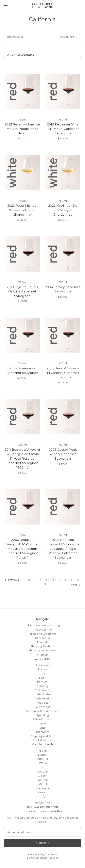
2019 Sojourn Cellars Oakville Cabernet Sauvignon (22, 291)
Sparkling (42, 715)
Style (42, 723)
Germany (42, 686)
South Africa (42, 707)
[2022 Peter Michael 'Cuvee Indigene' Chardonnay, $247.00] (22, 172)
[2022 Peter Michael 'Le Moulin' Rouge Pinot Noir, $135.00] (22, 91)
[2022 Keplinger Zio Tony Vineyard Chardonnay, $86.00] (62, 172)
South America (42, 698)
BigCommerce (49, 854)
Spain (42, 677)
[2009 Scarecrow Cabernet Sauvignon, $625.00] (22, 335)
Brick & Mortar (42, 740)
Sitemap (42, 654)
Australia (42, 702)
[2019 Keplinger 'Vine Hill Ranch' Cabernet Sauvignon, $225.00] (62, 91)
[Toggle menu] (5, 5)
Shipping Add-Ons (42, 736)
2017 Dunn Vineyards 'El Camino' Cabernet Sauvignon (62, 372)
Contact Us (42, 638)
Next (74, 584)
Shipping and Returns (42, 650)
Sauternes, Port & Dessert (43, 711)
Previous (13, 580)
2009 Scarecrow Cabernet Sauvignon (22, 370)
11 (45, 584)
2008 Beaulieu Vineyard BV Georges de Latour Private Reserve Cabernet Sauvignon (62, 548)
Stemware (42, 732)
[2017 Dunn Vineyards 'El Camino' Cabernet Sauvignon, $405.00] (62, 335)
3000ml (42, 759)
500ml (42, 784)
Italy (42, 673)
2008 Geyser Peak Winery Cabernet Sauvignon (63, 454)
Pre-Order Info (42, 629)
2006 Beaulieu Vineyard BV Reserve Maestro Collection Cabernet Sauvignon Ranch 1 (22, 548)
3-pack (42, 775)
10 (77, 579)
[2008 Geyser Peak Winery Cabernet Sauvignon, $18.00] (62, 416)
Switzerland (42, 690)
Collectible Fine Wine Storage (42, 625)
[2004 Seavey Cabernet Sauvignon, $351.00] (62, 254)
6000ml (42, 771)
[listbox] (29, 55)
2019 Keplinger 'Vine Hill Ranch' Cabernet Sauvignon (63, 128)
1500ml (42, 755)
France (42, 669)
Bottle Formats (42, 719)
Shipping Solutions (42, 646)
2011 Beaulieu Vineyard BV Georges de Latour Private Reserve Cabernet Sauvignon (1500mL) (22, 458)
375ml (42, 763)
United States (42, 694)
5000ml (42, 780)
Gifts (43, 727)
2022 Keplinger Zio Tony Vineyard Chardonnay (62, 210)
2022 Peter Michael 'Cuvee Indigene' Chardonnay (22, 210)
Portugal (42, 682)
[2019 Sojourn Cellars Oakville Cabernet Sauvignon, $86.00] (22, 254)
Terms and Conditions (42, 634)
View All (42, 792)
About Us (42, 642)
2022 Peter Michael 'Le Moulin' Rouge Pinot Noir (22, 128)
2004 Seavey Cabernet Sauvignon (62, 289)
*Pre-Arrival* (42, 665)
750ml (42, 750)
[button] (42, 37)
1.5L (43, 767)
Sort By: (11, 54)
